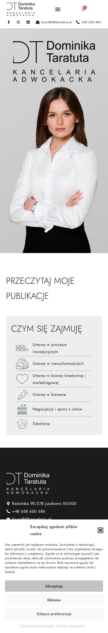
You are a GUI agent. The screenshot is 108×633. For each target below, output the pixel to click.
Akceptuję (54, 586)
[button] (100, 530)
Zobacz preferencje (54, 614)
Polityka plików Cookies (37, 625)
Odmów (54, 600)
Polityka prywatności (71, 625)
